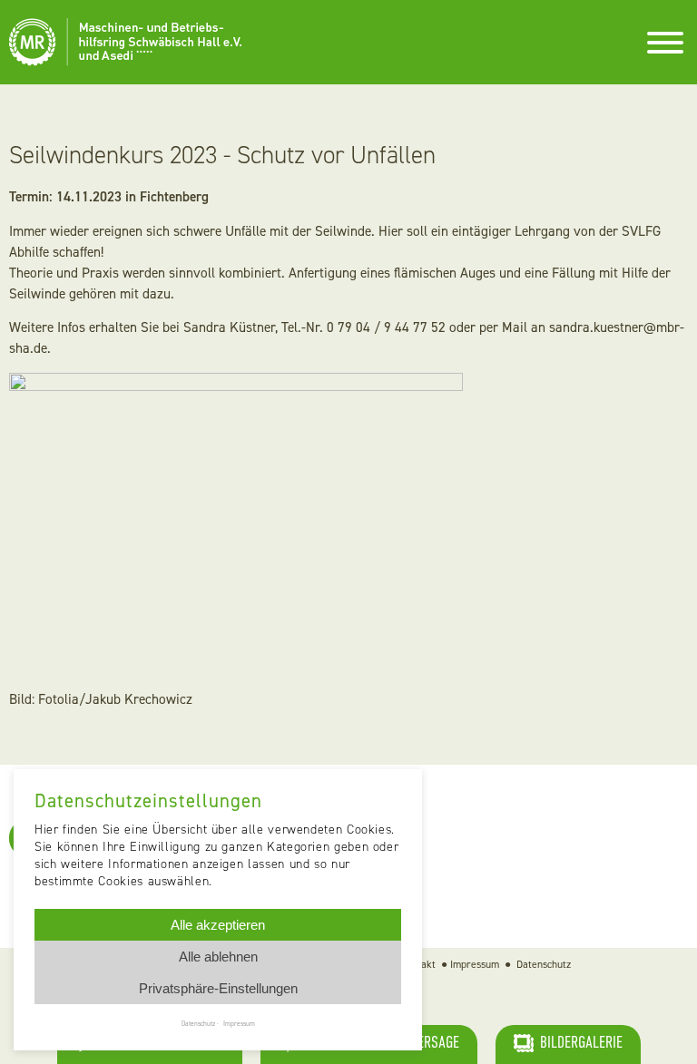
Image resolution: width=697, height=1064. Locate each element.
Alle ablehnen (218, 956)
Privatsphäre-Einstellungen (218, 988)
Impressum (474, 964)
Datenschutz (543, 964)
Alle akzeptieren (218, 924)
